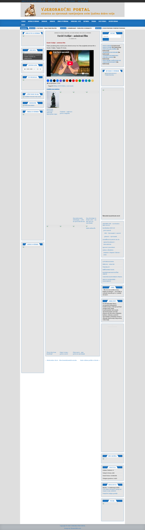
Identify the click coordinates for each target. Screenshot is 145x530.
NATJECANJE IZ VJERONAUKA (112, 71)
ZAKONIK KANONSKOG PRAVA (112, 277)
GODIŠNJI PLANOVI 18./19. (111, 239)
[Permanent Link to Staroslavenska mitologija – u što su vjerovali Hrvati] (79, 154)
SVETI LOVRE (107, 47)
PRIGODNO (94, 21)
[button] (48, 80)
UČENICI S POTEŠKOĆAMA (63, 21)
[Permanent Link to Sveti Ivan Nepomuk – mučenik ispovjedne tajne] (53, 99)
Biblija (55, 86)
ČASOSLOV (106, 267)
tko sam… (112, 501)
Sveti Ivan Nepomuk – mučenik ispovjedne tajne (52, 112)
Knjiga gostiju (112, 485)
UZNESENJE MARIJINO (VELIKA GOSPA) (110, 56)
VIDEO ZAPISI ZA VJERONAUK (85, 33)
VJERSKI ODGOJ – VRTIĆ (76, 21)
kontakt (23, 25)
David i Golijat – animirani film (72, 35)
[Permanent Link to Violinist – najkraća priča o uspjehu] (66, 100)
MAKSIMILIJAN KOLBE (110, 52)
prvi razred (107, 230)
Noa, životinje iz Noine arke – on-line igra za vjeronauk (91, 220)
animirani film (57, 33)
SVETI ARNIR (107, 46)
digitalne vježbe (51, 1)
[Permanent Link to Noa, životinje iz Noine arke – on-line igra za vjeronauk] (92, 154)
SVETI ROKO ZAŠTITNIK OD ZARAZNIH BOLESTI (112, 61)
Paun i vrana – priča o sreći (64, 353)
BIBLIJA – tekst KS (108, 264)
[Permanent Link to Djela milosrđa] (92, 226)
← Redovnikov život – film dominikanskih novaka (61, 360)
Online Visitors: (108, 470)
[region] (33, 40)
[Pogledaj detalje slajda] (33, 40)
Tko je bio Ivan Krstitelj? (51, 353)
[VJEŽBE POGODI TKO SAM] (32, 96)
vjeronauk (70, 86)
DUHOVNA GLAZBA (32, 65)
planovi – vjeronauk (110, 236)
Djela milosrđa (90, 228)
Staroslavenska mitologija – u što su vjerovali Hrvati (79, 219)
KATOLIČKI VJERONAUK (113, 21)
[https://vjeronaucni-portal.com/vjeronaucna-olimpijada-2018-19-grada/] (112, 78)
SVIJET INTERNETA (102, 21)
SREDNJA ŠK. (52, 21)
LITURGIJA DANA (108, 261)
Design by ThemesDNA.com (72, 528)
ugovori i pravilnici (109, 247)
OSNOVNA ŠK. (44, 21)
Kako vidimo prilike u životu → (90, 360)
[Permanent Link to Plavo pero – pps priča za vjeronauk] (79, 288)
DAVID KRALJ (67, 33)
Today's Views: (107, 473)
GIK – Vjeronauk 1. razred (112, 233)
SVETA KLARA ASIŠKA (110, 49)
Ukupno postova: (108, 478)
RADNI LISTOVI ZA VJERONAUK (33, 33)
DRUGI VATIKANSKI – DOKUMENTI (109, 280)
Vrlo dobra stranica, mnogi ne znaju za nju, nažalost (112, 490)
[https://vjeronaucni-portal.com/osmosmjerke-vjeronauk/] (28, 105)
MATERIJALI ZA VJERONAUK (33, 21)
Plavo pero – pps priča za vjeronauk (79, 353)
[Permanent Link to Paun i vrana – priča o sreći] (66, 288)
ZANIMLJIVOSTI (112, 301)
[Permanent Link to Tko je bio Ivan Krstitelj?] (53, 288)
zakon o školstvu (108, 250)
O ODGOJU (23, 21)
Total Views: (107, 475)
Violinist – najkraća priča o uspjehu (66, 112)
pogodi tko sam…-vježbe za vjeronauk (66, 1)
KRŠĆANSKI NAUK (108, 269)
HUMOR (112, 287)
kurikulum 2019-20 (109, 228)
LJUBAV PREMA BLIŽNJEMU (83, 1)
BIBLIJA (62, 33)
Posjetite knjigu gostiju (110, 493)
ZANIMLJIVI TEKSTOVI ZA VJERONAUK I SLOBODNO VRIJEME (33, 1)
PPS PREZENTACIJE (32, 77)
